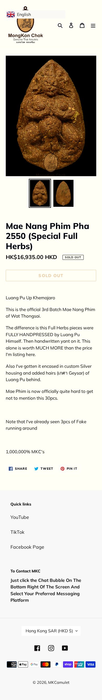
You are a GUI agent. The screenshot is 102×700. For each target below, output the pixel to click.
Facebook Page (27, 547)
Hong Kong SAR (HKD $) (49, 630)
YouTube (19, 517)
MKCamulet (58, 682)
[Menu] (93, 25)
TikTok (17, 532)
